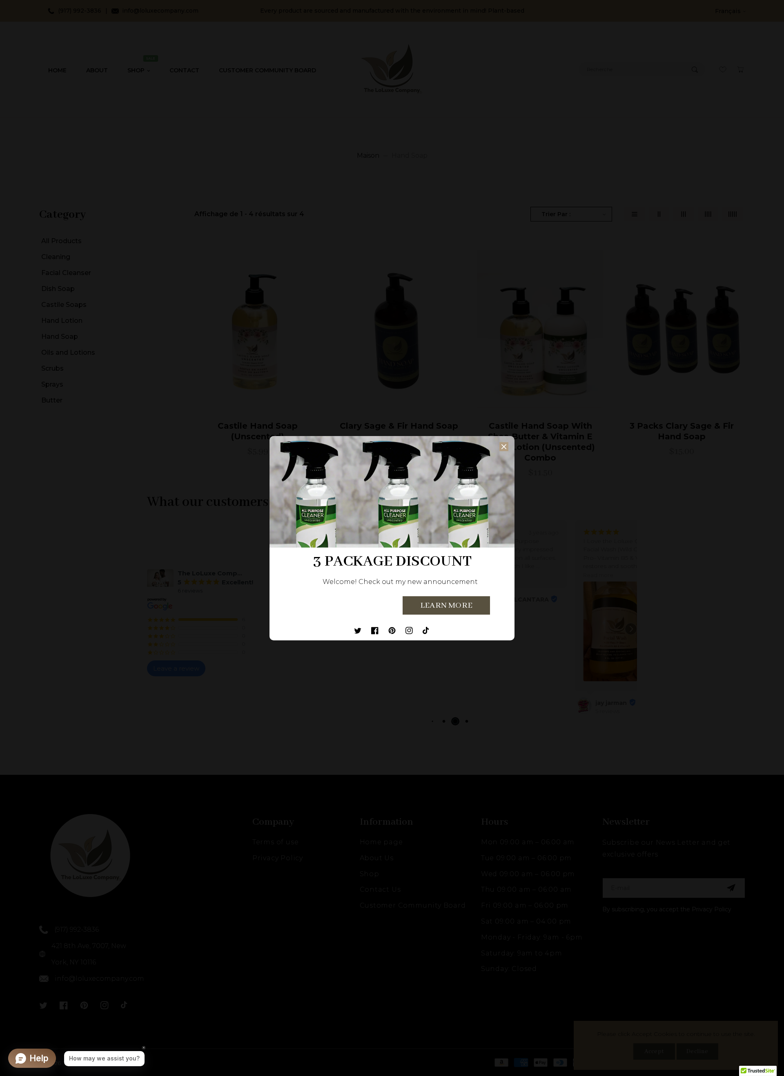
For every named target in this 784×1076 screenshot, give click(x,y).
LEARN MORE (446, 605)
